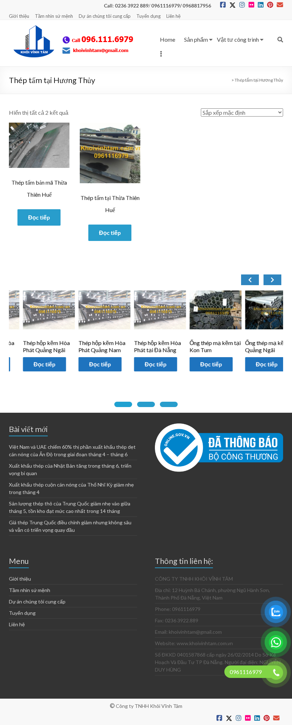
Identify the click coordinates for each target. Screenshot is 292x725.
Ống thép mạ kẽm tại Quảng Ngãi (257, 346)
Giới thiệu (19, 16)
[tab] (123, 404)
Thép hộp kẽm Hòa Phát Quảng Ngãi (32, 346)
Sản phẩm (196, 39)
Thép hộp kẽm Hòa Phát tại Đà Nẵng (143, 346)
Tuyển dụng (148, 16)
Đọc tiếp (39, 217)
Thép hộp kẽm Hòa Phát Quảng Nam (88, 346)
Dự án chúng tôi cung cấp (105, 16)
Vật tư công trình (238, 39)
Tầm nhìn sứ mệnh (54, 16)
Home (167, 39)
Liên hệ (173, 16)
